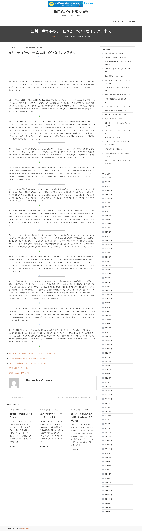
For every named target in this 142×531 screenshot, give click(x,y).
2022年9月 (108, 353)
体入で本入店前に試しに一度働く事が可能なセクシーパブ (75, 397)
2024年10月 (108, 248)
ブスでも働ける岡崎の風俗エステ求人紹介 (117, 95)
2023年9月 (108, 303)
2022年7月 (108, 361)
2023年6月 (108, 315)
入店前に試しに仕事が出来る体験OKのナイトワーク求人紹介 (118, 143)
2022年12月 (108, 340)
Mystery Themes (25, 528)
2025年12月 (108, 190)
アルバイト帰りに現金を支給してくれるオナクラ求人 (118, 154)
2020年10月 (108, 449)
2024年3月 (108, 278)
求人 (24, 48)
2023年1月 (108, 336)
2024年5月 (108, 269)
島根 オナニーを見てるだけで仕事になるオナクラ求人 (118, 162)
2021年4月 (108, 424)
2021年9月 (108, 403)
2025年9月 (108, 203)
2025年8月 (108, 207)
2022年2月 (108, 382)
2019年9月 (108, 503)
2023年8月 (108, 307)
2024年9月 (108, 253)
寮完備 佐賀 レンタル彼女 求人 (114, 149)
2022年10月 (108, 349)
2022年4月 (108, 374)
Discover (12, 446)
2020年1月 (108, 486)
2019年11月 (108, 495)
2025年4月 (108, 223)
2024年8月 (108, 257)
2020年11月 (108, 445)
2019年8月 (108, 507)
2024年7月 (108, 261)
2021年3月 (108, 428)
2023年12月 (108, 290)
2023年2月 (108, 332)
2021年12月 (108, 390)
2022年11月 (108, 344)
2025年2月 (108, 232)
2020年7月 (108, 461)
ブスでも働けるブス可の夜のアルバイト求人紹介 (118, 131)
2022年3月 (108, 378)
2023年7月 (108, 311)
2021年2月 (108, 432)
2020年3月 (108, 478)
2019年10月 (108, 499)
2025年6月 (108, 215)
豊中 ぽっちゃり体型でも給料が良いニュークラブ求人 (118, 124)
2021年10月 (108, 399)
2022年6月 (108, 365)
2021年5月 (108, 420)
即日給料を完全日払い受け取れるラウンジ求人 (118, 100)
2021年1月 (108, 436)
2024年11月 (108, 244)
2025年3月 (108, 228)
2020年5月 (108, 470)
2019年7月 (108, 511)
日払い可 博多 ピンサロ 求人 (113, 137)
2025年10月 (108, 198)
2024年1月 (108, 286)
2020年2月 (108, 482)
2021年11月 (108, 395)
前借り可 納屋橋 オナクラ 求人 (114, 53)
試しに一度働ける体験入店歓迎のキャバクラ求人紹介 (82, 417)
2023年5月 (108, 319)
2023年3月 (108, 328)
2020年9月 (108, 453)
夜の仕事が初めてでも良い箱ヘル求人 (116, 110)
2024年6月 (108, 265)
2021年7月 (108, 411)
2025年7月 (108, 211)
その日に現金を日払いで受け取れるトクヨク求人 (118, 70)
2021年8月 (108, 407)
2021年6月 (108, 415)
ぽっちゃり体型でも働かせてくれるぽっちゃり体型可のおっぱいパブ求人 (33, 353)
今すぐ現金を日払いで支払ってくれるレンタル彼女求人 (118, 81)
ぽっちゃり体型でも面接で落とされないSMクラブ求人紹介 (28, 358)
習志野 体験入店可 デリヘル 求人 (19, 373)
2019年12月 (108, 491)
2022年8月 (108, 357)
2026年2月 (108, 182)
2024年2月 (108, 282)
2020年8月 (108, 457)
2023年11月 (108, 294)
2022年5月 (108, 369)
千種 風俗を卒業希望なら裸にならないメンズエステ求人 (27, 363)
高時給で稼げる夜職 (17, 397)
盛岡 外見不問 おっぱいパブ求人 (115, 114)
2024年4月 (108, 274)
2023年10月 (108, 299)
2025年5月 (108, 219)
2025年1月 (108, 236)
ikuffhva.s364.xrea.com (35, 48)
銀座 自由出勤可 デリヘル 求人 (19, 368)
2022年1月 (108, 386)
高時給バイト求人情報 (71, 12)
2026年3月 (108, 178)
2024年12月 (108, 240)
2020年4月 (108, 474)
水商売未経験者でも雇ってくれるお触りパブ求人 (118, 89)
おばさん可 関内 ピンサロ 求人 (114, 119)
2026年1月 (108, 186)
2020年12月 (108, 440)
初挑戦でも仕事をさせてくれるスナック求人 (118, 106)
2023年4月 (108, 324)
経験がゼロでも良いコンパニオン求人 (116, 57)
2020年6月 (108, 465)
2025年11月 (108, 194)
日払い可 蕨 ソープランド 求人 (114, 76)
